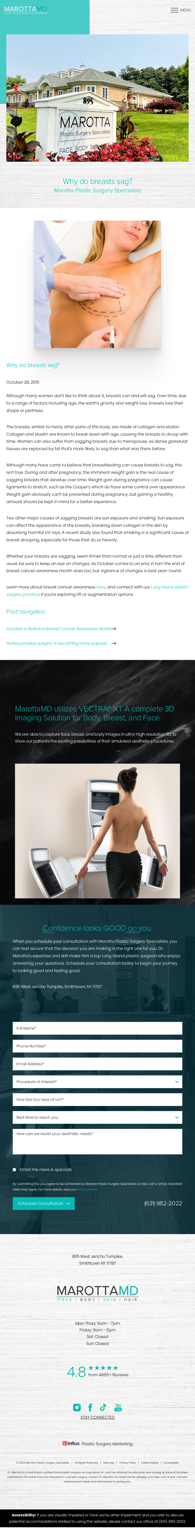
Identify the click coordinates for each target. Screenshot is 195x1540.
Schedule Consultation (40, 1203)
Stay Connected (97, 1417)
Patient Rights (149, 1463)
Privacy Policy (87, 1189)
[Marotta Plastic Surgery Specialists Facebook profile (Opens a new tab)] (90, 1407)
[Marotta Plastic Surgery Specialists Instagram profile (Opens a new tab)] (77, 1407)
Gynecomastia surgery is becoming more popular (56, 643)
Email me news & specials (46, 1169)
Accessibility (171, 1463)
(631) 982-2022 (163, 1203)
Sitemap (108, 1463)
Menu (185, 10)
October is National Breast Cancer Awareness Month (58, 629)
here (100, 587)
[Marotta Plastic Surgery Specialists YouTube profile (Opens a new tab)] (118, 1407)
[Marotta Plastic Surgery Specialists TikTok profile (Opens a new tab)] (103, 1407)
